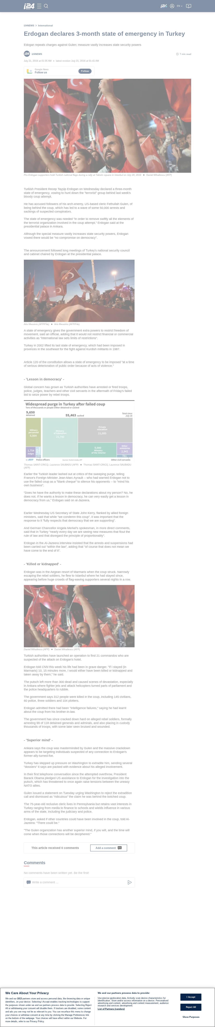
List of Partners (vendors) (111, 1009)
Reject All (191, 1007)
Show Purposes (191, 1017)
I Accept (191, 997)
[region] (107, 1007)
